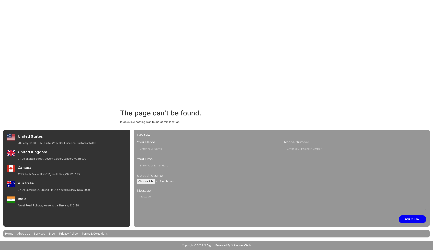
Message (144, 191)
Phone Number (296, 142)
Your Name (146, 142)
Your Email (145, 159)
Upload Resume (150, 176)
